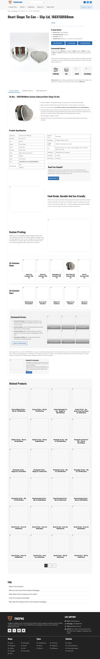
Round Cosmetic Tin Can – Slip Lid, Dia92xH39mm (81, 499)
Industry (69, 643)
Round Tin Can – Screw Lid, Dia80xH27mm (18, 556)
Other (11, 653)
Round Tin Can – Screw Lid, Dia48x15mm (18, 527)
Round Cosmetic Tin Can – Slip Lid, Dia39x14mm (60, 499)
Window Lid (55, 648)
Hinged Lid (54, 645)
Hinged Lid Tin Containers (70, 302)
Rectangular (26, 643)
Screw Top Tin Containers (43, 302)
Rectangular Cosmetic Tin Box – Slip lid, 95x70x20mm (81, 441)
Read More (29, 372)
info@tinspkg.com (75, 621)
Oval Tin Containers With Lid (84, 276)
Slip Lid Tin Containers (84, 302)
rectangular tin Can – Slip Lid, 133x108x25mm (60, 470)
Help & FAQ (50, 7)
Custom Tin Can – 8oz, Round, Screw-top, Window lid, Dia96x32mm (81, 411)
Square (11, 643)
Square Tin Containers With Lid (29, 276)
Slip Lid (40, 645)
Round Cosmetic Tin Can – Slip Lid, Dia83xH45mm (39, 499)
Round (24, 645)
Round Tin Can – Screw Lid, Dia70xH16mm (81, 527)
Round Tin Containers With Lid (42, 276)
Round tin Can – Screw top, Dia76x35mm (39, 556)
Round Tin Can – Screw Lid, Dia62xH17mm (60, 527)
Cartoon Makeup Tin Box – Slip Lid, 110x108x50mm (19, 410)
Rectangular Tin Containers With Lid (56, 276)
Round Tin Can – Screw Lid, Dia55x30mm (39, 527)
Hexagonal (12, 645)
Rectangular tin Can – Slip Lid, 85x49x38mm (19, 499)
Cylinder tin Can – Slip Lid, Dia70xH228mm (18, 440)
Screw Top (54, 643)
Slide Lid (41, 648)
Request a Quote (86, 7)
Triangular (12, 651)
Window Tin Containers (57, 302)
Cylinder (12, 648)
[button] (54, 322)
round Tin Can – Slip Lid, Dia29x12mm (60, 556)
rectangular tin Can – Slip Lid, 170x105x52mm (81, 470)
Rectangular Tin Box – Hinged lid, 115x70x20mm (19, 470)
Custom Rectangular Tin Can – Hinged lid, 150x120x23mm (60, 411)
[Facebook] (85, 2)
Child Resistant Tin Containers (29, 302)
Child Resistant (42, 643)
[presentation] (29, 265)
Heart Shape (26, 651)
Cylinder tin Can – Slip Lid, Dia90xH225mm (39, 440)
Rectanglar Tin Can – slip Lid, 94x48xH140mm (60, 440)
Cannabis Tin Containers (32, 360)
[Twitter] (88, 2)
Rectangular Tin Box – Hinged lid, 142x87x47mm (40, 470)
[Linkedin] (91, 2)
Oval (24, 648)
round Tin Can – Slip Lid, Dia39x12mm (81, 556)
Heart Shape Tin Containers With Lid (70, 276)
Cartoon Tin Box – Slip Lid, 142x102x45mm (39, 410)
